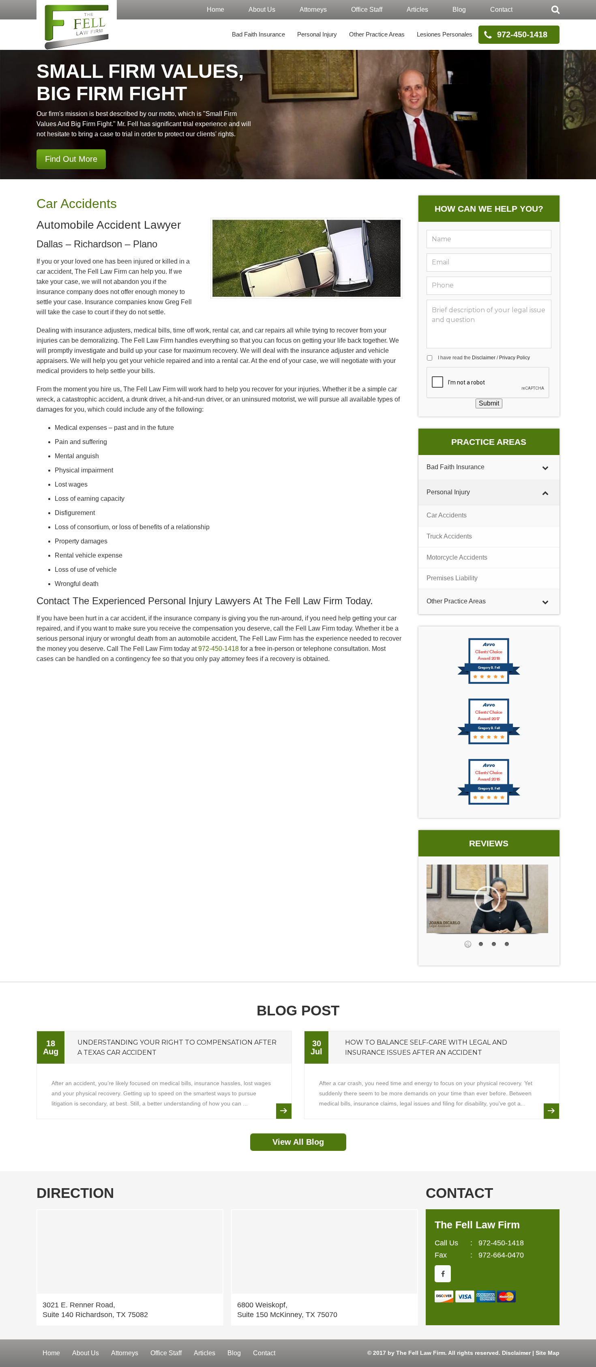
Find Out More (71, 159)
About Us (262, 9)
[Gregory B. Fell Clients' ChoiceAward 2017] (488, 743)
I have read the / (484, 358)
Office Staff (366, 9)
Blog (459, 9)
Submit (489, 403)
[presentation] (488, 383)
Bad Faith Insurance (258, 34)
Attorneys (313, 9)
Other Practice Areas (377, 34)
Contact (501, 9)
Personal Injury (317, 34)
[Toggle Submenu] (545, 467)
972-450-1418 (522, 34)
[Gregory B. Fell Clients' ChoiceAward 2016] (488, 803)
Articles (417, 9)
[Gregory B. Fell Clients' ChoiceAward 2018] (488, 683)
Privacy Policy (514, 358)
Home (215, 9)
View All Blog (298, 1141)
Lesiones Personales (444, 34)
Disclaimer (483, 358)
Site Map (548, 1353)
